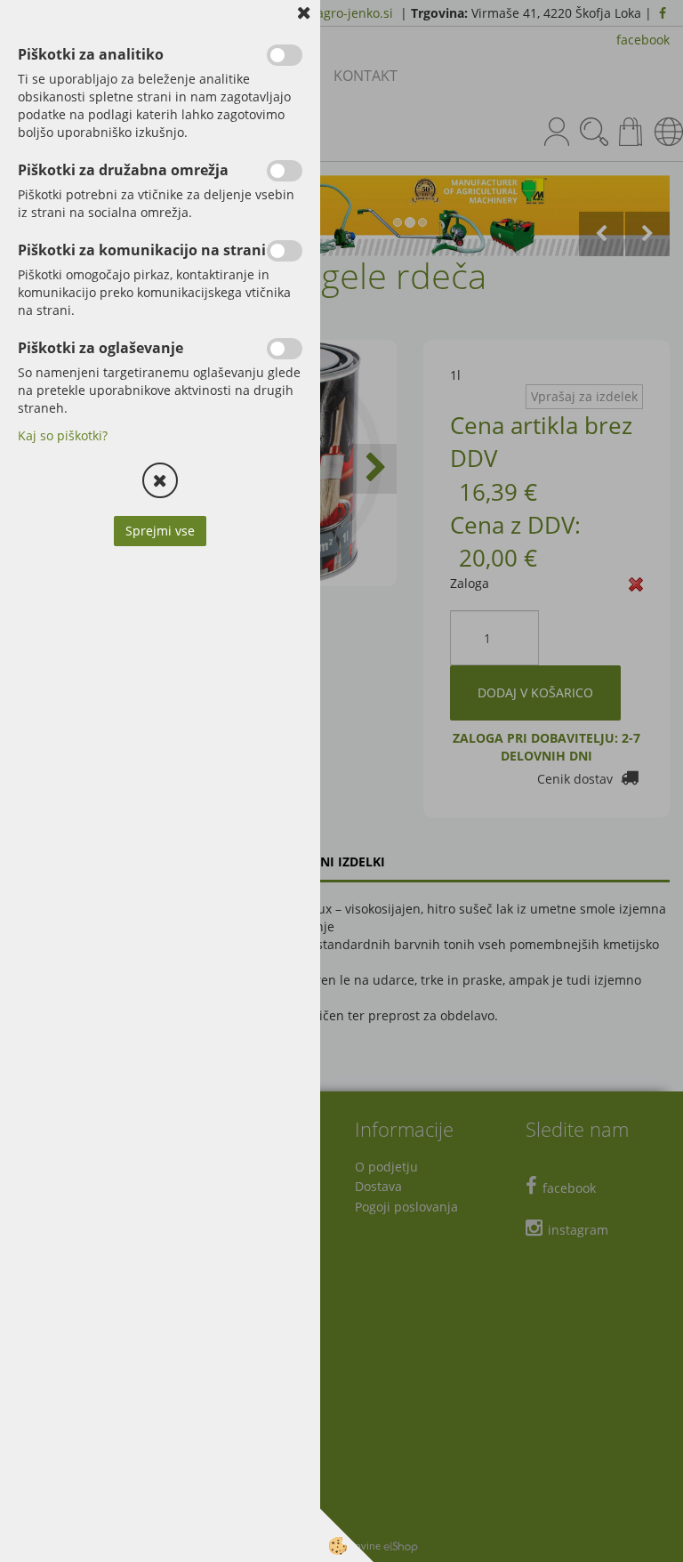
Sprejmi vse (160, 530)
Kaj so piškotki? (63, 435)
